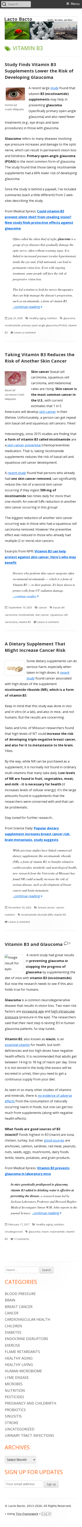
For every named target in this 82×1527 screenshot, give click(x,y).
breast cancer (46, 907)
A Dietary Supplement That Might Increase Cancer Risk (35, 647)
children (13, 1326)
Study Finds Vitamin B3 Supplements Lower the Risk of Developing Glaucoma (39, 70)
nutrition (52, 318)
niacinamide (57, 1231)
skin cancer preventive (24, 445)
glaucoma (69, 318)
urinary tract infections (29, 1435)
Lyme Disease (17, 1377)
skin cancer (47, 412)
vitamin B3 (25, 622)
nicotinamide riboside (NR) (37, 914)
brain (10, 1300)
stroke (11, 1422)
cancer (43, 607)
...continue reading (27, 307)
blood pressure (20, 1293)
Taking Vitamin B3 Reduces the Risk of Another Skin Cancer (39, 357)
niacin (45, 1231)
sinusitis (13, 1416)
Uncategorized (13, 1231)
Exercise (12, 1345)
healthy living (19, 1364)
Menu (75, 4)
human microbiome (23, 1371)
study (54, 88)
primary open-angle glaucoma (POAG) (44, 325)
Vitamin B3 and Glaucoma (34, 944)
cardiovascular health (27, 1319)
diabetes (13, 1332)
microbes (13, 1383)
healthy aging (37, 318)
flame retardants (22, 1351)
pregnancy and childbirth (30, 1403)
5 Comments (21, 1239)
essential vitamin (17, 1045)
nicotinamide (12, 325)
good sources (54, 1140)
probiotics (15, 1409)
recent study (17, 473)
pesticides (14, 1396)
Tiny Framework (27, 1513)
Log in (46, 1513)
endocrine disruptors (26, 1338)
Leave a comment (25, 332)
